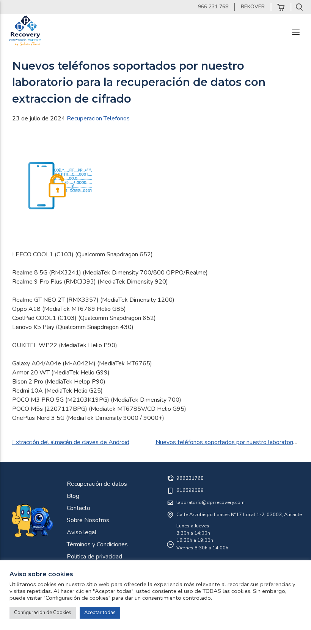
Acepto (110, 514)
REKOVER (253, 6)
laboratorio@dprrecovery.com (210, 502)
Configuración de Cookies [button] (42, 612)
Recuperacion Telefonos (98, 118)
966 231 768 (213, 6)
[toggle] (296, 32)
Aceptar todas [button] (100, 612)
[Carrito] (281, 7)
